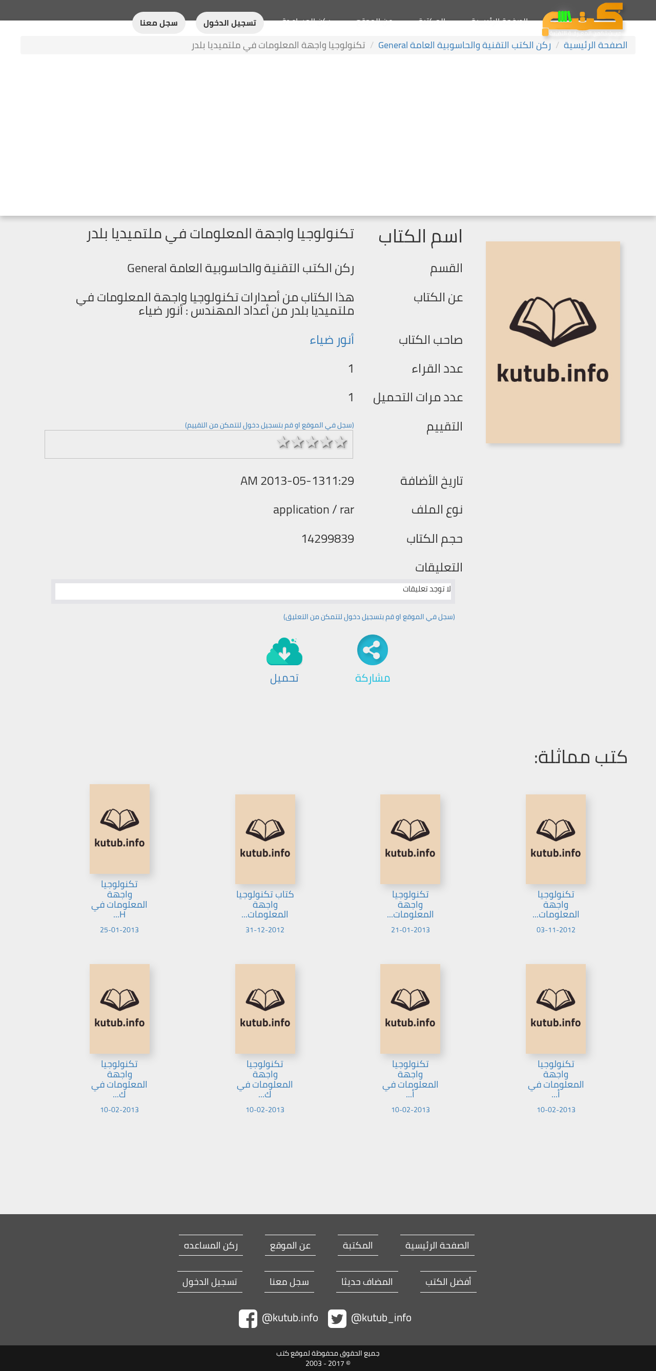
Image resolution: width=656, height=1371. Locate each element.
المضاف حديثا (367, 1281)
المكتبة (431, 21)
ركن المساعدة (306, 21)
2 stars (298, 442)
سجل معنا (159, 23)
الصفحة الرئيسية (499, 21)
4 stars (326, 442)
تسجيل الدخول (229, 23)
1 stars (283, 442)
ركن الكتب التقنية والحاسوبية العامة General (464, 44)
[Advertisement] (328, 136)
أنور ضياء (332, 339)
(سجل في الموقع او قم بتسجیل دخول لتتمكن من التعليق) (369, 616)
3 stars (312, 442)
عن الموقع (374, 21)
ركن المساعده (211, 1245)
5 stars (341, 442)
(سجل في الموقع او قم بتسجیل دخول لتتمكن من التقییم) (269, 425)
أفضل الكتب (448, 1281)
